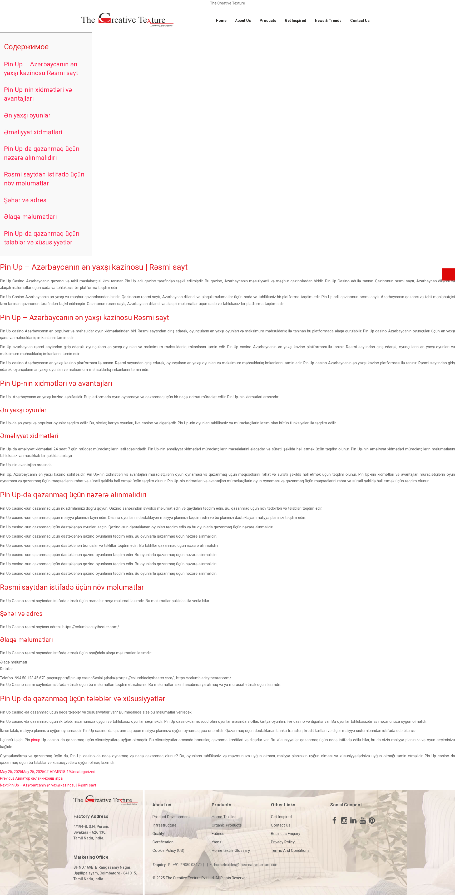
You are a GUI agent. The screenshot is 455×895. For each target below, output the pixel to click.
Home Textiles (224, 816)
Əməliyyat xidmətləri (33, 132)
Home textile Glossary (231, 850)
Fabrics (218, 833)
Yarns (216, 842)
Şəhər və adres (25, 200)
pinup (35, 739)
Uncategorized (83, 772)
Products (268, 20)
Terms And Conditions (290, 850)
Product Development (171, 816)
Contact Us (360, 20)
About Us (243, 20)
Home (221, 20)
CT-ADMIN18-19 (57, 772)
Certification (163, 842)
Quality (158, 833)
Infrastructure (164, 825)
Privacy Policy (283, 842)
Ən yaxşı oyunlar (27, 115)
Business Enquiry (285, 833)
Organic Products (227, 825)
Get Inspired (295, 20)
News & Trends (328, 20)
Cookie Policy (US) (168, 850)
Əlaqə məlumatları (30, 216)
